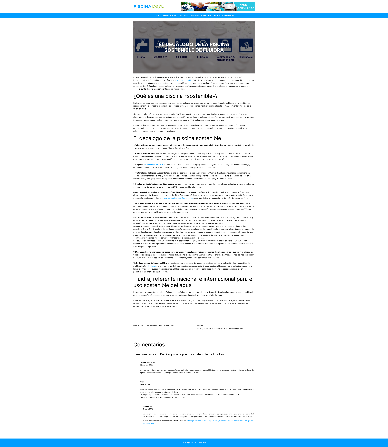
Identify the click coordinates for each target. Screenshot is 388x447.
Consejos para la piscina (165, 15)
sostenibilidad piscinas (234, 328)
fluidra (208, 328)
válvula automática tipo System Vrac (177, 198)
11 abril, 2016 (148, 409)
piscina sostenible (184, 80)
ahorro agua (200, 328)
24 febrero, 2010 (146, 365)
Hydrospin (152, 266)
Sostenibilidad (168, 325)
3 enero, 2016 (145, 384)
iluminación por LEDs (154, 165)
